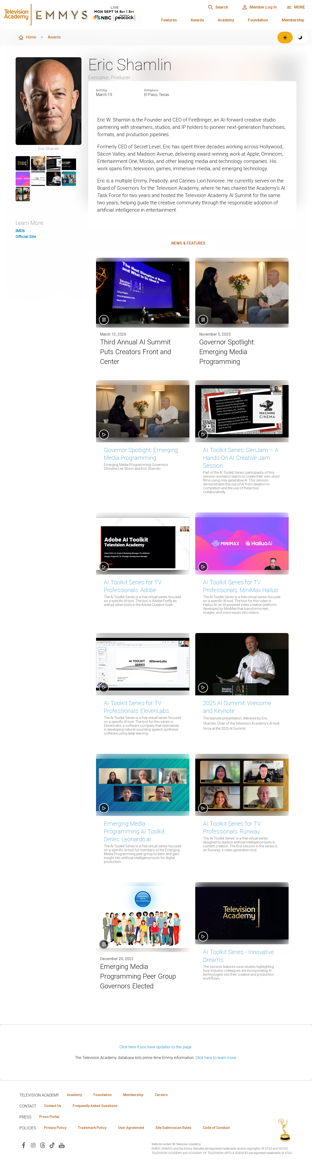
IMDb (20, 230)
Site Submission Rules (173, 1128)
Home (31, 37)
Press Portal (49, 1117)
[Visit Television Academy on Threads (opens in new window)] (43, 1144)
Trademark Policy (92, 1128)
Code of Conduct (216, 1128)
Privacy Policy (55, 1128)
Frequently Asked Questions (95, 1106)
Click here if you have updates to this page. (156, 1047)
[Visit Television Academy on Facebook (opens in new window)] (24, 1144)
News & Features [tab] (188, 243)
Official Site (26, 236)
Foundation (258, 20)
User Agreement (131, 1128)
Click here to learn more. (216, 1057)
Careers (161, 1095)
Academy (226, 20)
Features (169, 20)
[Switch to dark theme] (300, 37)
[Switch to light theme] (285, 37)
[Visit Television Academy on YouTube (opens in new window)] (62, 1144)
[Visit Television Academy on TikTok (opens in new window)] (52, 1144)
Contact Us (52, 1106)
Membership (293, 20)
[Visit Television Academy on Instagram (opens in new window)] (33, 1144)
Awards (197, 20)
